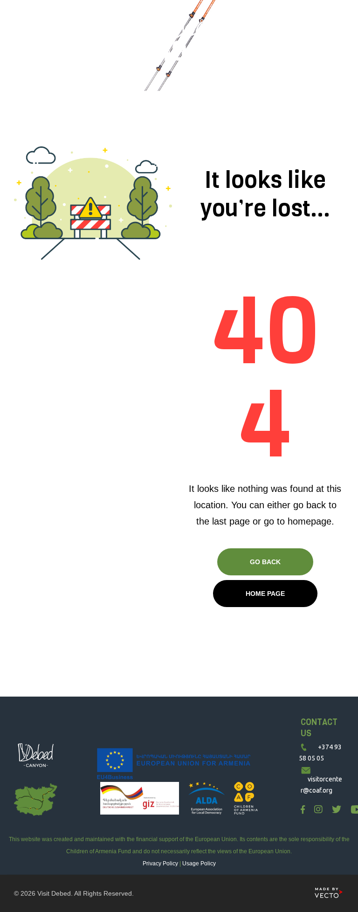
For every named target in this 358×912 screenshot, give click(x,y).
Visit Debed (54, 893)
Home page (265, 593)
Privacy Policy (160, 863)
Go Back (265, 562)
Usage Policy (199, 863)
